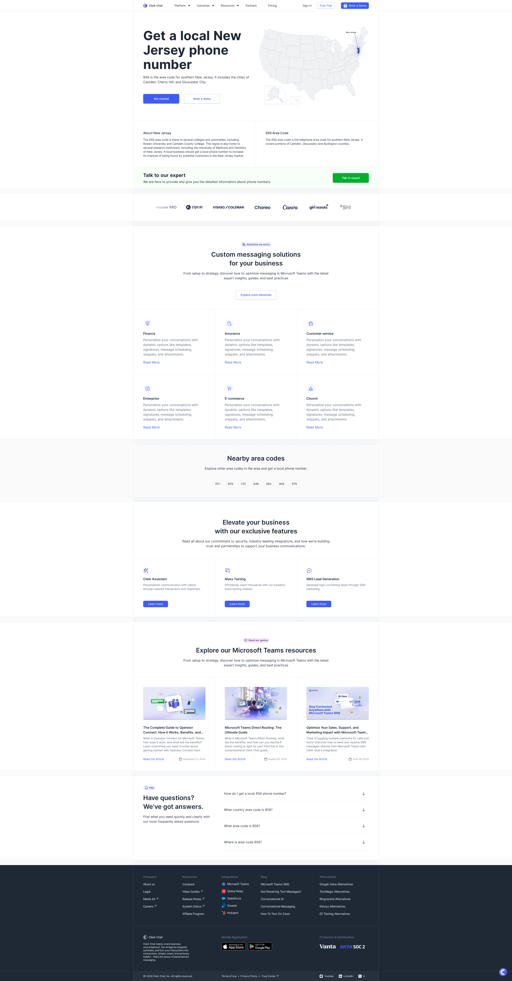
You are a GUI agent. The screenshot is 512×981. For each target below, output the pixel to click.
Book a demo (202, 98)
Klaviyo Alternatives (332, 906)
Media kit (149, 899)
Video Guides (191, 891)
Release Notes (191, 899)
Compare (188, 884)
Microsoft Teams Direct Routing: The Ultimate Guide (253, 730)
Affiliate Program (193, 913)
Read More (151, 362)
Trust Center (268, 976)
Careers (148, 906)
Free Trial (326, 5)
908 (281, 483)
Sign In (307, 5)
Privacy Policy (249, 976)
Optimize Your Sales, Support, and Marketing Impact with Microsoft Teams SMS (336, 730)
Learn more (155, 604)
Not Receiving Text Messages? (281, 891)
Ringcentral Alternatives (335, 899)
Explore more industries (256, 294)
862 (268, 483)
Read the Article (153, 759)
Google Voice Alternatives (336, 884)
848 (256, 483)
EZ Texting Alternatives (335, 913)
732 (243, 483)
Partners (251, 5)
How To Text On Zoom (275, 913)
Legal (146, 891)
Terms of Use (229, 976)
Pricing (272, 5)
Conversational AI (272, 899)
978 (294, 483)
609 (230, 483)
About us (149, 884)
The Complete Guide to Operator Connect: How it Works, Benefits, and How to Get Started (172, 730)
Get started (161, 98)
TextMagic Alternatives (335, 891)
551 (217, 483)
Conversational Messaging (278, 906)
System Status (191, 906)
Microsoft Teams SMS (275, 884)
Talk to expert (351, 178)
